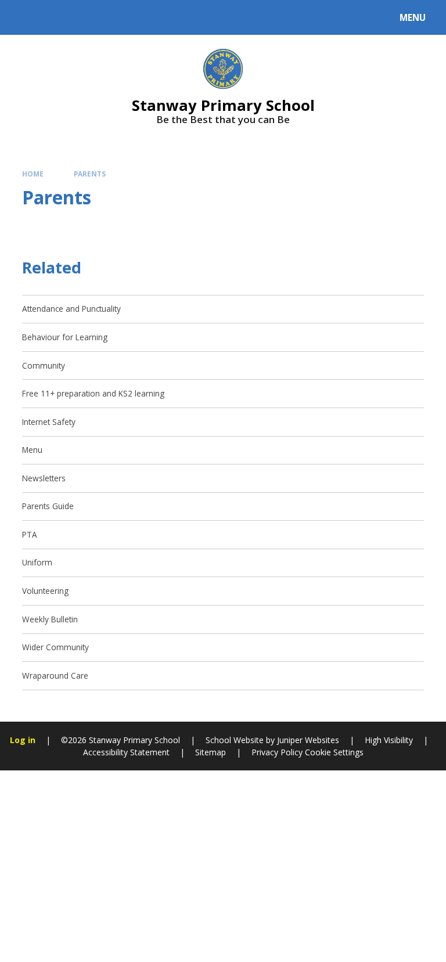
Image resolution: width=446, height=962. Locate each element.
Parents (90, 173)
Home (33, 173)
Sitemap (210, 752)
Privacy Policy (277, 752)
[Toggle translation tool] (52, 17)
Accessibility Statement (126, 752)
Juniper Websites (307, 739)
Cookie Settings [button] (334, 752)
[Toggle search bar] (23, 17)
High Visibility (389, 739)
